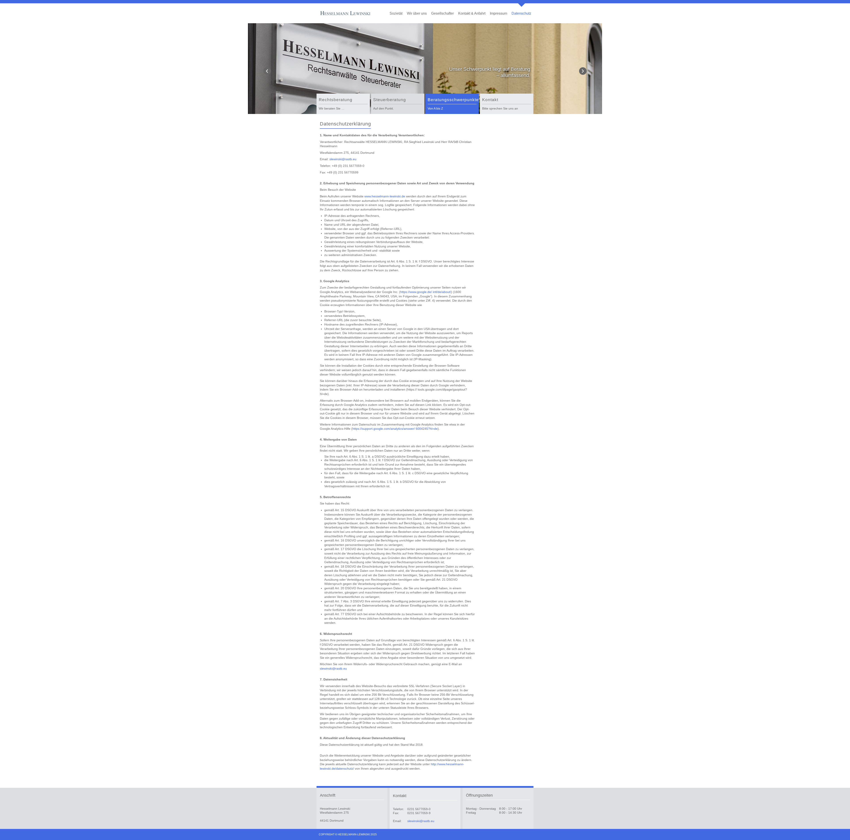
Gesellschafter (442, 13)
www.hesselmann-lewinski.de (384, 196)
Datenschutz (521, 13)
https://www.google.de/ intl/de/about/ (425, 292)
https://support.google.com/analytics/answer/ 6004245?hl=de (395, 428)
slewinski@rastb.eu (342, 159)
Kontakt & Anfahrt (471, 13)
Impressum (498, 13)
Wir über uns (417, 13)
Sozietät (396, 13)
